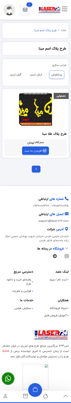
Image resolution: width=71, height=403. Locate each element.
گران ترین (15, 74)
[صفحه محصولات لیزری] (25, 397)
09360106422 (41, 206)
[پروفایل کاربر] (5, 397)
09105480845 (60, 206)
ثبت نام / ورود (58, 280)
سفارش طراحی (22, 308)
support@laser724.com (53, 221)
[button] (25, 9)
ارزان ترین (36, 74)
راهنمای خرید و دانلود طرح (19, 282)
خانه (63, 30)
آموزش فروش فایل (55, 315)
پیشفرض (56, 74)
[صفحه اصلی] (45, 397)
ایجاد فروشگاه (58, 308)
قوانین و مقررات (21, 291)
